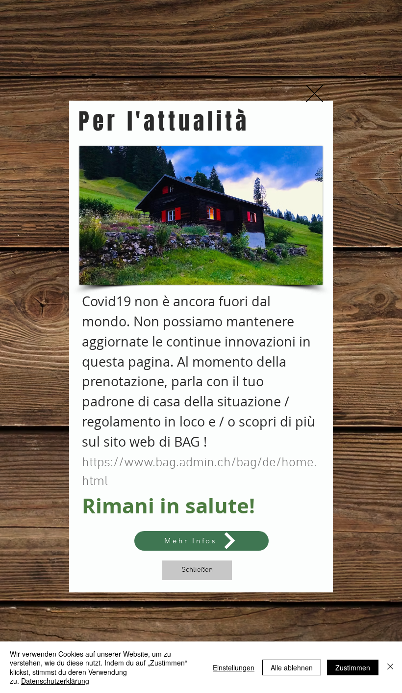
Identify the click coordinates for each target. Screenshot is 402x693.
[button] (314, 93)
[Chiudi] (390, 667)
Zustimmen (352, 667)
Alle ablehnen (292, 667)
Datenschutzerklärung (55, 681)
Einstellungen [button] (233, 667)
